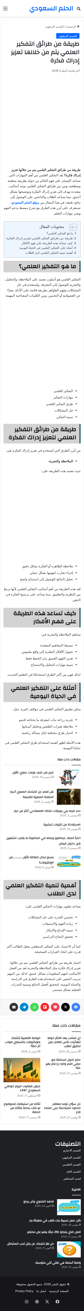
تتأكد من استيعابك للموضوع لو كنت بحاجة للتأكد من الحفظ (22, 1108)
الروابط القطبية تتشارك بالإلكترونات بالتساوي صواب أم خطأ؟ (22, 1042)
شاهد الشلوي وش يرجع (38, 1201)
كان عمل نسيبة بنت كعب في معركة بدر (55, 1220)
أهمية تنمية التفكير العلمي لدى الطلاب (49, 252)
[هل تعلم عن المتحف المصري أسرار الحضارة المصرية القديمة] (69, 797)
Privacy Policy (24, 1291)
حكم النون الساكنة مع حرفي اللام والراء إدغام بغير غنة (63, 1064)
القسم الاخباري (72, 1150)
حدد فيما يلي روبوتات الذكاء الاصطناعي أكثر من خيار (47, 811)
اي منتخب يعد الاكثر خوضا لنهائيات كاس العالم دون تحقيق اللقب (64, 1042)
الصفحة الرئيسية (59, 1291)
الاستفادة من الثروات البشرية (62, 824)
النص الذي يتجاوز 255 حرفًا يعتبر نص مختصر (54, 1232)
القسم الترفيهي (54, 26)
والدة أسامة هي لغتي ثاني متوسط (58, 1263)
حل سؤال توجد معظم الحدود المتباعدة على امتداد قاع (62, 1108)
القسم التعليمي (71, 1164)
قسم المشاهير (72, 1178)
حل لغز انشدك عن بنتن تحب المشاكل (30, 1244)
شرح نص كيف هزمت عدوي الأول (33, 772)
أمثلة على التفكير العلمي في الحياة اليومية (46, 247)
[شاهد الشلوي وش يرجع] (69, 1207)
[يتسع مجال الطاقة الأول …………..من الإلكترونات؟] (69, 862)
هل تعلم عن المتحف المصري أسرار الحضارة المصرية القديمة (32, 794)
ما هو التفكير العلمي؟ (60, 233)
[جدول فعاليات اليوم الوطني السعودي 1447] (21, 1070)
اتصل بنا (41, 1291)
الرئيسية (71, 26)
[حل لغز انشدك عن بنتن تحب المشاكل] (69, 1249)
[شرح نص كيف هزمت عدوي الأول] (69, 778)
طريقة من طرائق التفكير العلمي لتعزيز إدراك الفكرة (39, 238)
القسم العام (74, 1171)
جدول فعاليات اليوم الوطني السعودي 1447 (22, 1088)
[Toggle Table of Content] (71, 227)
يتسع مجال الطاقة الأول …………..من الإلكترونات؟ (31, 860)
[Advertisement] (42, 119)
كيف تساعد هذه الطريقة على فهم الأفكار (47, 243)
